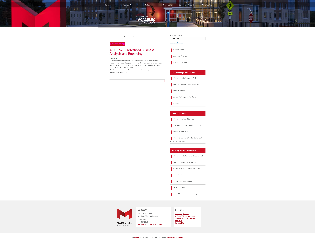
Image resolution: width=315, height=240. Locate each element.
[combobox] (126, 36)
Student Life (167, 5)
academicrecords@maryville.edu (150, 224)
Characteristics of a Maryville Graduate (188, 168)
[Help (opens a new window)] (150, 39)
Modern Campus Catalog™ (174, 238)
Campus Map (180, 223)
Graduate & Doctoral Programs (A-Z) (186, 84)
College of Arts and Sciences (184, 119)
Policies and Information (182, 181)
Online (147, 5)
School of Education (180, 131)
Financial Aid (128, 5)
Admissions (108, 5)
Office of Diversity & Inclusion (186, 216)
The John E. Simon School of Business (187, 125)
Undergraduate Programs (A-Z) (184, 78)
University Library (182, 214)
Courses (176, 103)
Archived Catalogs (180, 56)
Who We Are (207, 5)
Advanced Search (176, 43)
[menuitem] (108, 4)
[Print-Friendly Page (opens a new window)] (123, 39)
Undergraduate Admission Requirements (188, 156)
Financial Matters (179, 175)
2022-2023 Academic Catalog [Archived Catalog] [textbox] (122, 36)
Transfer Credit (179, 187)
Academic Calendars (181, 62)
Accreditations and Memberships (185, 194)
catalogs (136, 238)
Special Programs (179, 90)
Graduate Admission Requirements (186, 162)
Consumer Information (187, 5)
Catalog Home (178, 50)
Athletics (178, 221)
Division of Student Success (185, 218)
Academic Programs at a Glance (185, 97)
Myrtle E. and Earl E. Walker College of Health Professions (186, 140)
